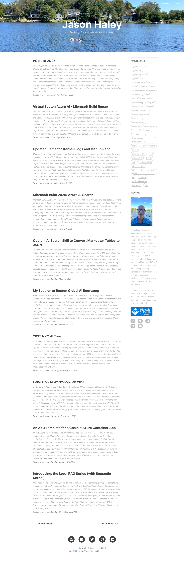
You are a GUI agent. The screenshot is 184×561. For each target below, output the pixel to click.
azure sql (136, 95)
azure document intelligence (143, 91)
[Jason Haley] (133, 321)
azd (148, 83)
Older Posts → (110, 524)
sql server (142, 177)
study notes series (139, 181)
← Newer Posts (44, 524)
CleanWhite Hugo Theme (79, 551)
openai (152, 146)
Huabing (97, 551)
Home (154, 4)
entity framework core (141, 111)
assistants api (137, 83)
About (178, 4)
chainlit (135, 99)
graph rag (136, 127)
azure (134, 87)
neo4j (134, 146)
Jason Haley (9, 3)
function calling (138, 123)
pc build (135, 150)
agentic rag (136, 70)
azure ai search (147, 87)
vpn (146, 185)
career (146, 95)
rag (133, 162)
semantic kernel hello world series (143, 171)
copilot (151, 103)
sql (133, 177)
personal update (138, 154)
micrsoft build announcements (138, 140)
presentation (137, 158)
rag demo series (145, 162)
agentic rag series (139, 74)
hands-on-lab (149, 127)
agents (135, 78)
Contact (166, 4)
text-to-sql (136, 185)
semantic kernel (138, 166)
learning (147, 131)
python (149, 158)
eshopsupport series (140, 115)
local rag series (138, 135)
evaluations (136, 119)
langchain (136, 131)
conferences (147, 99)
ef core (150, 107)
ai (142, 78)
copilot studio (137, 107)
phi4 (151, 154)
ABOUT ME (135, 193)
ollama (143, 146)
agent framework (139, 66)
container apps (138, 103)
